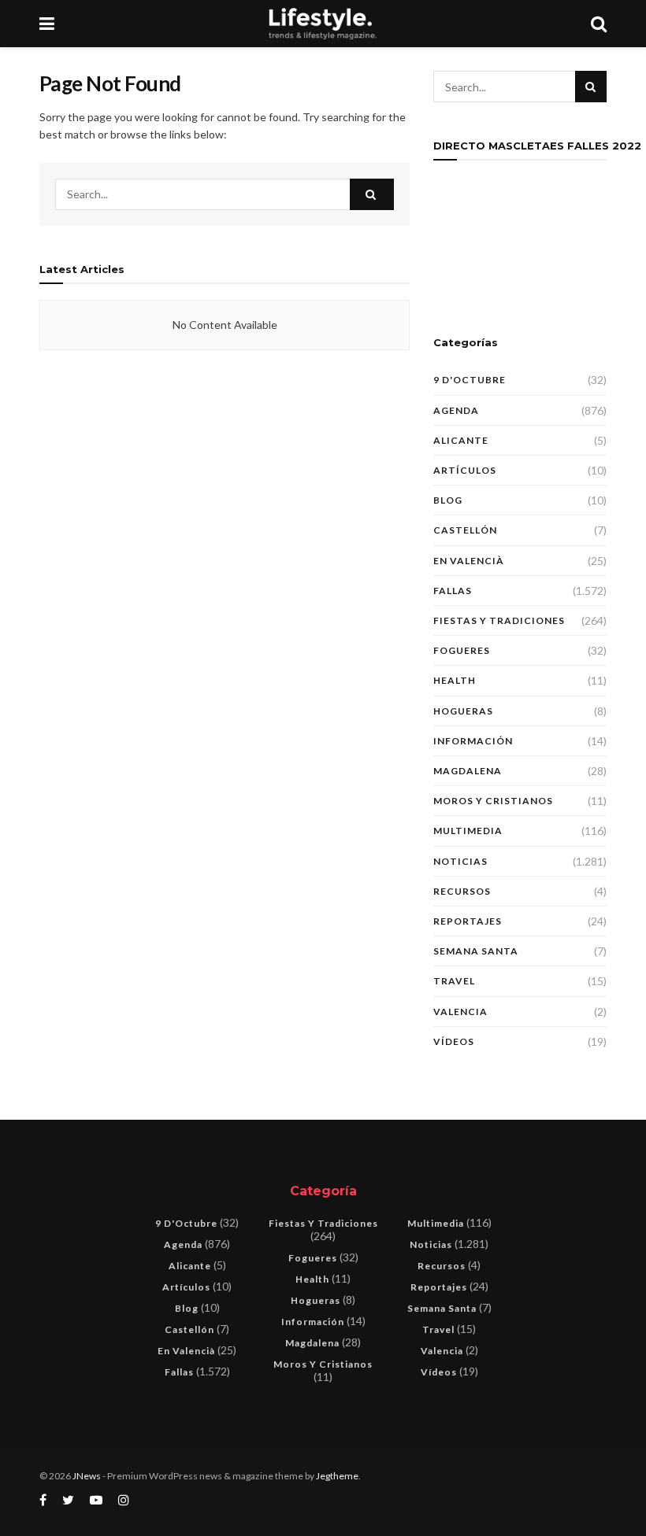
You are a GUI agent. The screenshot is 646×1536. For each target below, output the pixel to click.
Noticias (460, 861)
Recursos (462, 891)
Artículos (464, 470)
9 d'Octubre (469, 380)
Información (473, 741)
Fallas (452, 590)
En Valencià (468, 561)
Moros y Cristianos (493, 801)
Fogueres (461, 650)
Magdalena (467, 771)
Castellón (465, 530)
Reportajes (467, 921)
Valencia (460, 1011)
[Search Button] (372, 194)
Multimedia (468, 830)
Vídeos (453, 1041)
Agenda (456, 410)
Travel (454, 981)
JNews (86, 1476)
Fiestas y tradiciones (499, 620)
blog (447, 500)
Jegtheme (337, 1476)
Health (454, 680)
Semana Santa (475, 951)
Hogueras (463, 711)
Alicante (460, 440)
